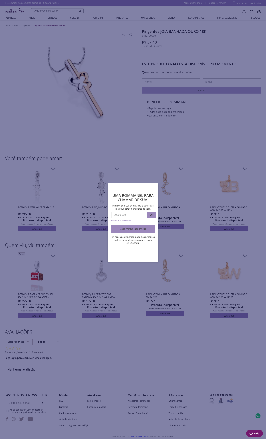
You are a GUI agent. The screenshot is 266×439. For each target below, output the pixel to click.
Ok (151, 214)
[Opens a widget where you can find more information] (254, 433)
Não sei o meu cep (121, 220)
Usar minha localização (133, 229)
